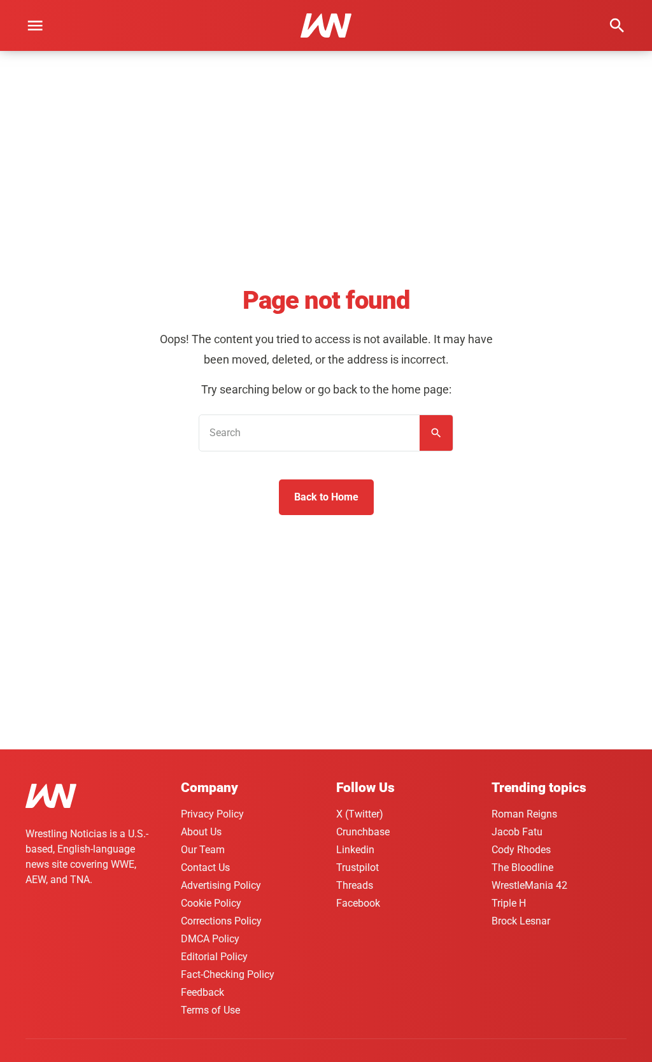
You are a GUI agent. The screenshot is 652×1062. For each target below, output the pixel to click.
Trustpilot (357, 867)
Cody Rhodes (521, 850)
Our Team (203, 850)
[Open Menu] (35, 25)
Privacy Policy (212, 814)
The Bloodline (522, 867)
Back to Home (326, 497)
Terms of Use (210, 1010)
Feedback (202, 992)
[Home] (50, 798)
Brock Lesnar (521, 921)
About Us (201, 832)
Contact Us (205, 867)
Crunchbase (363, 832)
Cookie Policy (211, 903)
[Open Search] (617, 25)
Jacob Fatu (517, 832)
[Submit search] (436, 433)
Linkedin (355, 850)
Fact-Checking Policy (227, 974)
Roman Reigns (524, 814)
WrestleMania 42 (529, 885)
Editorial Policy (214, 957)
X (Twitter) (359, 814)
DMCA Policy (210, 939)
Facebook (358, 903)
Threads (354, 885)
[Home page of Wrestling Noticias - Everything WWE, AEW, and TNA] (326, 25)
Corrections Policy (221, 921)
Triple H (509, 903)
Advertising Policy (221, 885)
